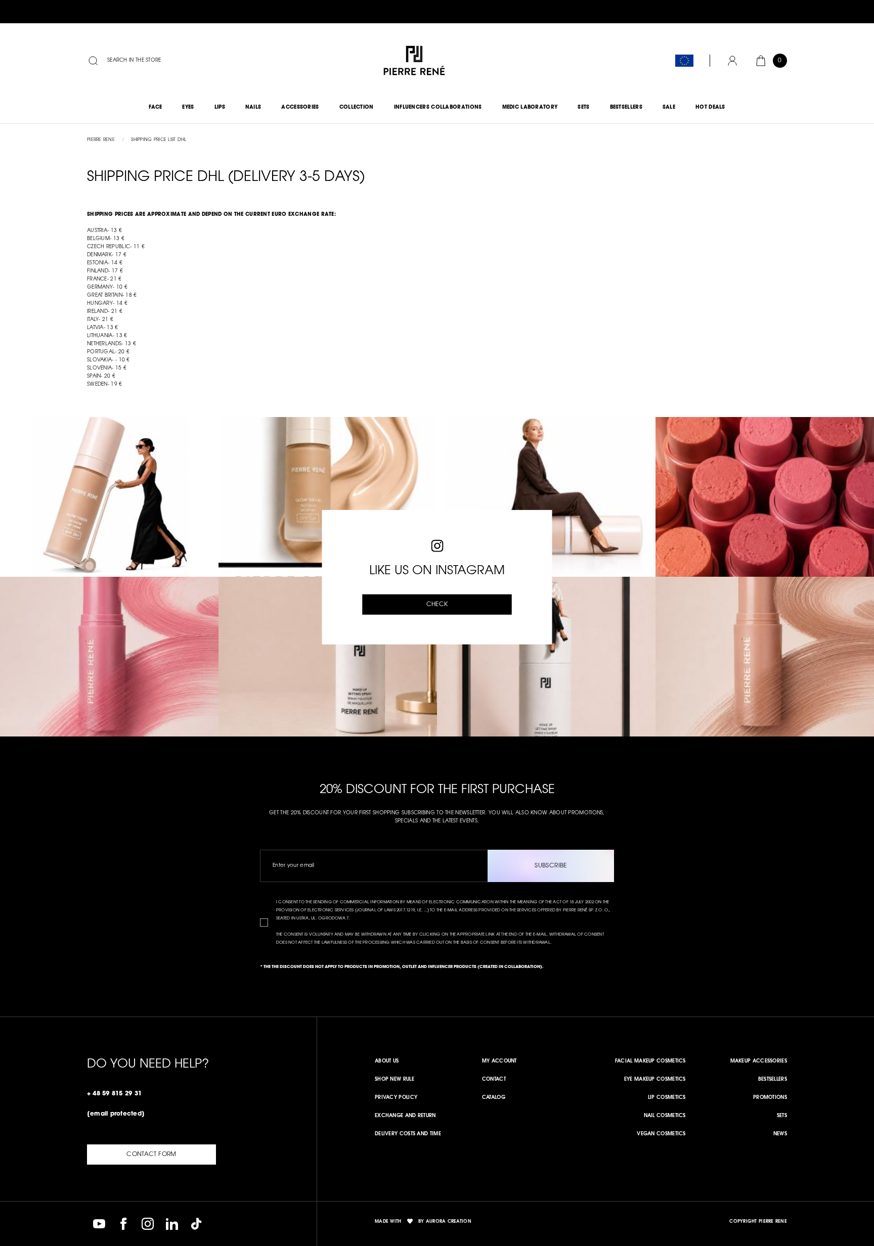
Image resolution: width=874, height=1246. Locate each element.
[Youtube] (99, 1223)
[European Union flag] (684, 61)
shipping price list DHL (158, 139)
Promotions (770, 1097)
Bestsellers (772, 1079)
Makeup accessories (758, 1061)
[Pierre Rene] (414, 60)
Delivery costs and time (408, 1134)
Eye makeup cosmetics (655, 1079)
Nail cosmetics (665, 1116)
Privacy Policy (396, 1097)
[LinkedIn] (172, 1224)
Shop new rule (394, 1079)
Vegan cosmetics (661, 1134)
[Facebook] (123, 1224)
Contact (494, 1079)
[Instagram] (148, 1224)
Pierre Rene (101, 139)
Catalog (493, 1097)
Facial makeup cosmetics (650, 1061)
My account (499, 1061)
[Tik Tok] (196, 1224)
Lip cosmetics (667, 1097)
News (780, 1134)
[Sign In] (732, 61)
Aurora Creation (448, 1221)
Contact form (151, 1154)
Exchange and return (405, 1116)
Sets (782, 1116)
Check (437, 605)
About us (387, 1061)
